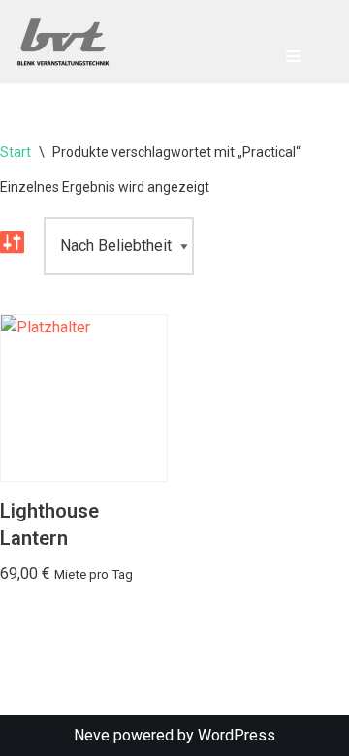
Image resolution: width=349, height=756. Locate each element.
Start (15, 152)
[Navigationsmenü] (293, 56)
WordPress (236, 735)
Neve (92, 735)
